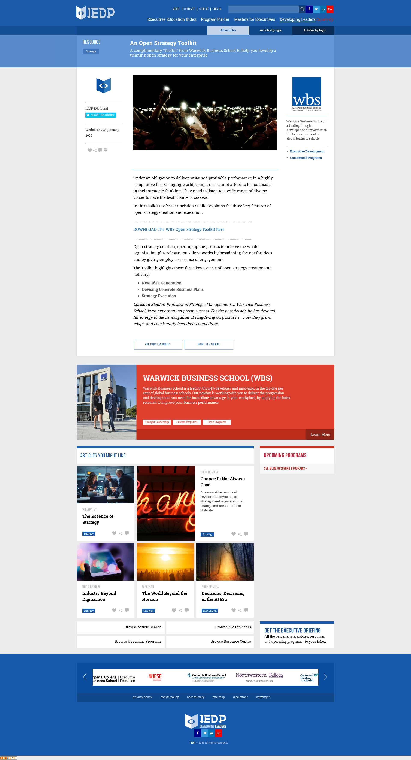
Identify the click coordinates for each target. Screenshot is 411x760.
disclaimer (240, 697)
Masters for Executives (254, 19)
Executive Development (307, 151)
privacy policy (142, 697)
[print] (105, 150)
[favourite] (90, 150)
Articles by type (270, 30)
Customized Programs (306, 158)
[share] (95, 150)
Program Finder (215, 19)
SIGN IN (217, 9)
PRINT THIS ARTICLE (209, 344)
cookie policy (170, 697)
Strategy (89, 533)
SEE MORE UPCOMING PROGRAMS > (285, 468)
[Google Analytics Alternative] (8, 758)
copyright (263, 697)
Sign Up (203, 9)
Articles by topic (314, 30)
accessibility (195, 697)
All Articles (228, 30)
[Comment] (100, 150)
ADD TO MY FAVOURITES (158, 344)
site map (219, 697)
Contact (189, 9)
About (176, 9)
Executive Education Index (171, 19)
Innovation (210, 610)
